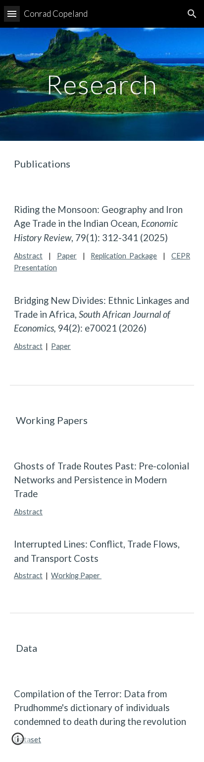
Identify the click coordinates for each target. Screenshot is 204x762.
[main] (102, 84)
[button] (12, 13)
